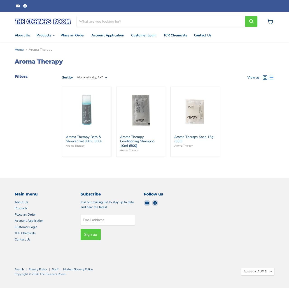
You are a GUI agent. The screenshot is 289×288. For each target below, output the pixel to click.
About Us (22, 35)
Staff (55, 269)
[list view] (271, 77)
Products (44, 35)
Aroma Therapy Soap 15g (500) (194, 139)
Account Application (107, 35)
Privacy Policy (38, 269)
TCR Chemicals (175, 35)
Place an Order (73, 35)
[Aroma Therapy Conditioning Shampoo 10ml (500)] (141, 111)
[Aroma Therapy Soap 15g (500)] (195, 111)
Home (19, 50)
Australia (256, 271)
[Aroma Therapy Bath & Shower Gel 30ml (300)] (87, 111)
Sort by (67, 77)
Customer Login (144, 35)
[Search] (251, 21)
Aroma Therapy (75, 146)
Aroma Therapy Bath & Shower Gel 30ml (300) (84, 139)
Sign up (90, 234)
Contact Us (203, 35)
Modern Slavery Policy (78, 269)
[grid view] (265, 77)
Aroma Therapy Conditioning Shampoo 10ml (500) (137, 141)
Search (19, 269)
